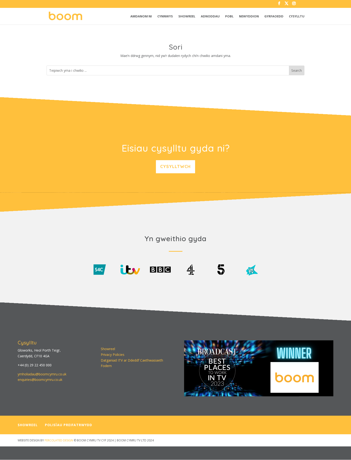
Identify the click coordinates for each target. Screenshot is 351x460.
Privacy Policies (112, 354)
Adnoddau (210, 16)
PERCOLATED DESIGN (59, 440)
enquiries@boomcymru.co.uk (40, 379)
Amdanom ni (141, 16)
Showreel (186, 16)
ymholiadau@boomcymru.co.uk (42, 374)
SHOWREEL (28, 425)
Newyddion (249, 16)
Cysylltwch (175, 166)
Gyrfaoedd (273, 16)
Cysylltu (296, 16)
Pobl (229, 16)
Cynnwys (165, 16)
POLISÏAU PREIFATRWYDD (68, 425)
